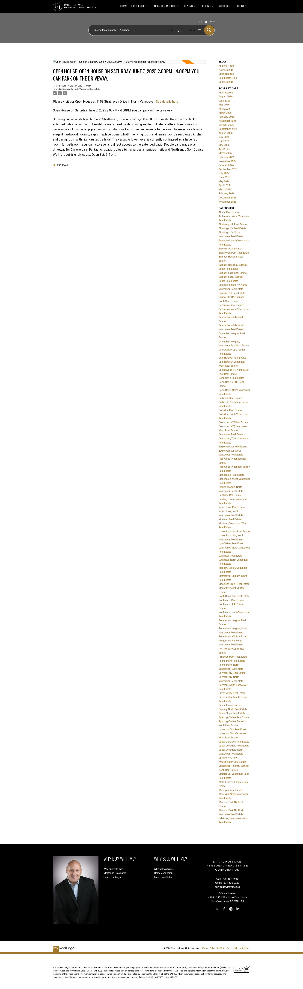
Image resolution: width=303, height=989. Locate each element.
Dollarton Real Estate (230, 410)
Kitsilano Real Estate (230, 519)
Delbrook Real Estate (230, 398)
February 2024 (227, 193)
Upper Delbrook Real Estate (234, 741)
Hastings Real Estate (230, 495)
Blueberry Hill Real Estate (233, 224)
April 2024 (224, 185)
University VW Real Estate (233, 729)
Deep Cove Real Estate (231, 377)
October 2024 (226, 165)
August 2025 (226, 133)
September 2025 (228, 128)
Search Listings (112, 877)
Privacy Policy (209, 948)
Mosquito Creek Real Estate (234, 583)
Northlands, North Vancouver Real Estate (81, 89)
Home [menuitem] (123, 6)
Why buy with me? (113, 869)
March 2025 (225, 153)
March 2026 (225, 112)
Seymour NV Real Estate (232, 672)
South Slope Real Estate (232, 713)
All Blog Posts (227, 65)
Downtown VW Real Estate (233, 422)
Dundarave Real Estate (231, 434)
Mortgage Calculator (115, 873)
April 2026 (224, 108)
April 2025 (224, 149)
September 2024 (228, 169)
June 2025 (224, 141)
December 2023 (227, 197)
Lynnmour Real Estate (230, 555)
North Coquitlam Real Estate (234, 596)
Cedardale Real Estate (231, 305)
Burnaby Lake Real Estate (233, 272)
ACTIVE (200, 22)
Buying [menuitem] (188, 6)
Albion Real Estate (229, 212)
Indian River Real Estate (232, 507)
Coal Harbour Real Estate (232, 357)
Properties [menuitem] (138, 6)
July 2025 (224, 136)
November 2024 (227, 161)
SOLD (212, 22)
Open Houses (226, 73)
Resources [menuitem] (225, 6)
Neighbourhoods (165, 6)
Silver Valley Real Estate (232, 693)
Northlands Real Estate (231, 600)
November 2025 (227, 120)
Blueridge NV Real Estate (232, 228)
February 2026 (227, 116)
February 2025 (227, 157)
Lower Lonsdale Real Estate (234, 531)
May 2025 (224, 145)
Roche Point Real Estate (232, 660)
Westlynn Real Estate (230, 790)
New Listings (226, 69)
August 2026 (226, 96)
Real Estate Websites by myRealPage (233, 948)
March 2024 (225, 189)
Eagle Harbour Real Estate (233, 446)
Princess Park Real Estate (233, 656)
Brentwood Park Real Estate (234, 252)
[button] (217, 909)
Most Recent (226, 92)
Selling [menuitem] (206, 6)
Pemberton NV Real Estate (233, 636)
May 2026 (224, 104)
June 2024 (224, 177)
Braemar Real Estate (230, 248)
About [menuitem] (240, 6)
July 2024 (224, 173)
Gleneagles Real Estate (231, 474)
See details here (167, 101)
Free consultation (163, 877)
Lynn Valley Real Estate (231, 543)
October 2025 (226, 124)
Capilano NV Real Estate (232, 293)
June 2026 (224, 100)
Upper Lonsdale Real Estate (234, 745)
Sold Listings (226, 81)
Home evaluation (163, 873)
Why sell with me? (164, 869)
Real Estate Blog (228, 77)
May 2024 (224, 181)
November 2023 (227, 201)
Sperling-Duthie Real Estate (234, 717)
